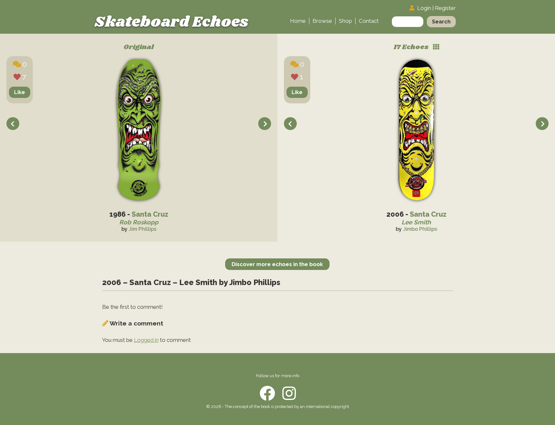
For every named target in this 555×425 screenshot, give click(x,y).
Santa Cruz (150, 214)
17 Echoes (411, 47)
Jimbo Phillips (420, 229)
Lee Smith (416, 222)
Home (298, 21)
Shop (345, 21)
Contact (369, 21)
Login (424, 8)
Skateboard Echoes (171, 22)
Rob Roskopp (138, 222)
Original (139, 47)
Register (445, 8)
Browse (322, 21)
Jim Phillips (142, 229)
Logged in (146, 340)
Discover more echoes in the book (277, 264)
